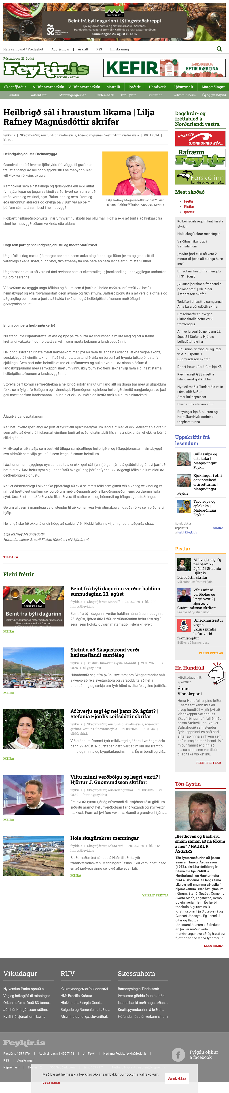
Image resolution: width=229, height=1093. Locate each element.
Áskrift (83, 49)
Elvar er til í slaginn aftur (195, 404)
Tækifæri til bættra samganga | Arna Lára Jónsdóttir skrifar (200, 304)
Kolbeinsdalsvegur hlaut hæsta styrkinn (200, 223)
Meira (8, 631)
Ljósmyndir (183, 86)
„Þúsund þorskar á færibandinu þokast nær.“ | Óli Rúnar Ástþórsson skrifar (200, 289)
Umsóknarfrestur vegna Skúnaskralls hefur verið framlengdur (195, 319)
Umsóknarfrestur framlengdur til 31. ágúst (199, 273)
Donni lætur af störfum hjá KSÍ (200, 367)
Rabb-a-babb (104, 95)
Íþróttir (189, 212)
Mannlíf (113, 86)
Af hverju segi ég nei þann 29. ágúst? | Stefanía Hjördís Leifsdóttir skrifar (199, 337)
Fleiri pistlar (211, 653)
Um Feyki (89, 1053)
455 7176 (23, 1053)
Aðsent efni (39, 95)
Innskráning (119, 49)
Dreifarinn (155, 95)
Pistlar (189, 207)
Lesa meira (213, 946)
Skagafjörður (15, 86)
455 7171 (67, 1053)
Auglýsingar (60, 49)
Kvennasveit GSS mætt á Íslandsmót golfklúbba (195, 377)
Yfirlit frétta (155, 895)
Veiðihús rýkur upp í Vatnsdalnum (192, 244)
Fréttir (188, 201)
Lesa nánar (51, 1082)
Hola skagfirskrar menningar (198, 234)
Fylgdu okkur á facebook (204, 1054)
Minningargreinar (72, 95)
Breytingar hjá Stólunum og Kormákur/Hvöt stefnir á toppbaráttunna (197, 417)
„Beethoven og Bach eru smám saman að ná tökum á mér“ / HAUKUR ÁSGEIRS (200, 844)
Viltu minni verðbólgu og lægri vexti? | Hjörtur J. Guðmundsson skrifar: (199, 354)
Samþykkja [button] (177, 1078)
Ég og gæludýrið (214, 95)
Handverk (157, 86)
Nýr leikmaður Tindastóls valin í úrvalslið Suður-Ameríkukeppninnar (200, 392)
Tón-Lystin (128, 95)
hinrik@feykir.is (82, 606)
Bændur (13, 95)
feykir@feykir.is (187, 532)
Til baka (10, 557)
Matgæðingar (213, 86)
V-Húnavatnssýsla (84, 86)
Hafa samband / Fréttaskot (23, 49)
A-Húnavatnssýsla (48, 86)
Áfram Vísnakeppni (190, 691)
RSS (99, 49)
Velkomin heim (184, 95)
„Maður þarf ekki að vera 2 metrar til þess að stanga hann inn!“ (200, 259)
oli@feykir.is (92, 668)
